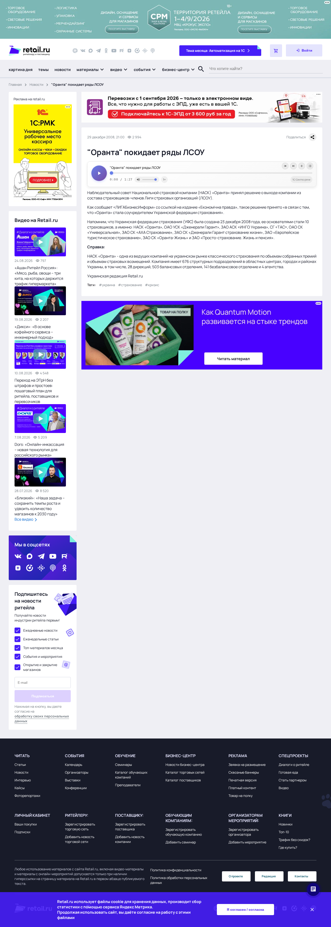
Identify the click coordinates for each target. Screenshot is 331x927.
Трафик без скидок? (294, 839)
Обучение (125, 755)
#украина (107, 285)
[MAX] (90, 50)
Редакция (269, 876)
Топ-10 (284, 832)
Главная (15, 84)
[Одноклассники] (106, 50)
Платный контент (242, 788)
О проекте (236, 876)
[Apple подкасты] (152, 50)
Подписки (22, 832)
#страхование (130, 285)
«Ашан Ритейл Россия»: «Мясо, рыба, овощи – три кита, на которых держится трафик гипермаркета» (39, 275)
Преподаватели (128, 785)
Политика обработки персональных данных (178, 880)
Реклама (238, 755)
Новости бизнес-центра (185, 764)
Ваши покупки (26, 824)
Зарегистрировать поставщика (130, 826)
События (74, 755)
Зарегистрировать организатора (244, 832)
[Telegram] (98, 50)
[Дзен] (129, 50)
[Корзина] (276, 50)
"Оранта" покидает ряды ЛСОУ (135, 167)
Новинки (285, 824)
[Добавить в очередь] (301, 166)
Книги (285, 815)
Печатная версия (243, 780)
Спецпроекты (293, 755)
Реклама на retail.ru (29, 99)
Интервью (23, 780)
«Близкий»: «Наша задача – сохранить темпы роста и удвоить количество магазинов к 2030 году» (40, 506)
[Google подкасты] (144, 50)
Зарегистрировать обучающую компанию (184, 832)
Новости (36, 84)
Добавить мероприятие (247, 842)
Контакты (301, 876)
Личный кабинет (32, 815)
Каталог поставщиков (183, 780)
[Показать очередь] (310, 166)
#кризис (152, 285)
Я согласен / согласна (245, 909)
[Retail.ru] (36, 50)
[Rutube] (121, 50)
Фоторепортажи (27, 795)
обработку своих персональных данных (42, 718)
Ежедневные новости (40, 630)
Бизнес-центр (181, 755)
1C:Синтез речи (301, 179)
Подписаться (43, 696)
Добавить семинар (181, 842)
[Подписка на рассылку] (75, 50)
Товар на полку (240, 795)
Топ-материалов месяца (43, 647)
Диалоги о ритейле (294, 764)
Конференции (76, 788)
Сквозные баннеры (244, 772)
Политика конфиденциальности (175, 870)
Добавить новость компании (129, 839)
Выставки (72, 780)
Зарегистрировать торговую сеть (80, 826)
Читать (22, 755)
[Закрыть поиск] (199, 73)
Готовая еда (288, 772)
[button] (90, 69)
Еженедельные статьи (41, 639)
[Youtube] (113, 50)
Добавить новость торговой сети (79, 839)
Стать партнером (293, 780)
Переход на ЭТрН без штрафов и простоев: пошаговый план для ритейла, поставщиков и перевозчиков (36, 390)
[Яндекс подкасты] (137, 50)
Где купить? (288, 847)
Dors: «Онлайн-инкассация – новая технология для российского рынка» (39, 450)
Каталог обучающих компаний (131, 774)
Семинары (123, 764)
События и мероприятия (42, 656)
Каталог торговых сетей (185, 772)
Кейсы (19, 788)
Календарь (73, 764)
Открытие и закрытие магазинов (40, 667)
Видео (284, 788)
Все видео (24, 519)
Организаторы (76, 772)
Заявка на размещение (247, 764)
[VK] (82, 50)
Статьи (20, 764)
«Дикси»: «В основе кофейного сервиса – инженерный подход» (34, 332)
